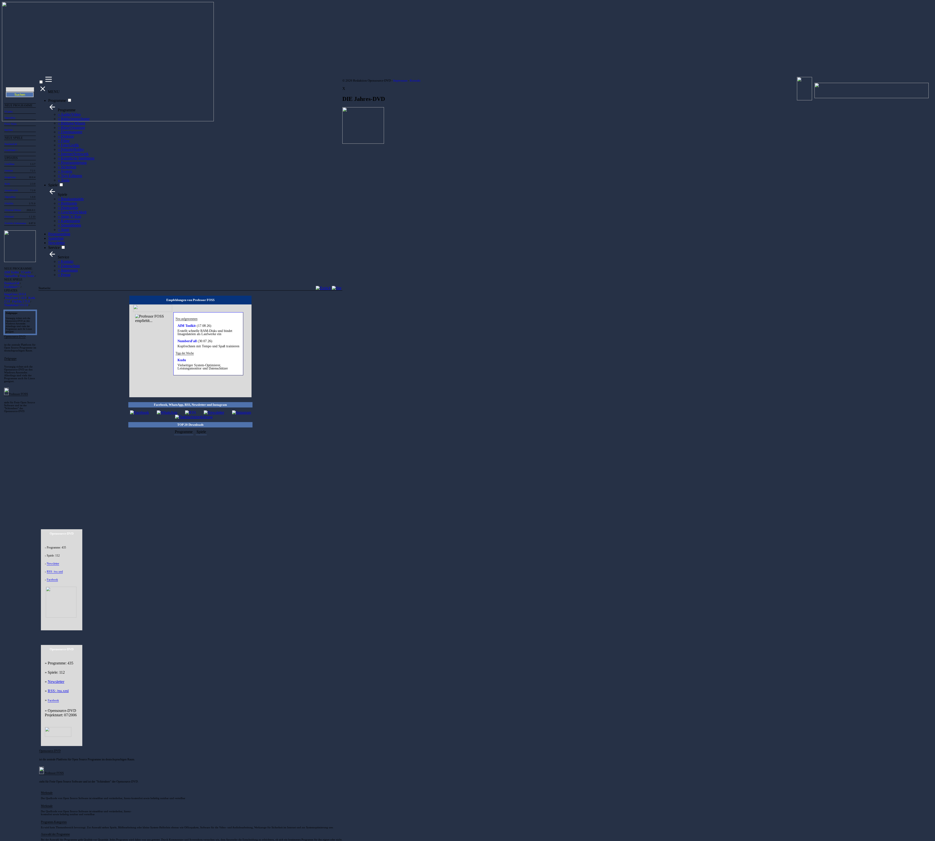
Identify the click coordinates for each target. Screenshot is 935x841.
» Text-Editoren (70, 176)
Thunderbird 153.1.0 (16, 305)
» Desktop (66, 136)
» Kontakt (65, 261)
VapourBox (11, 276)
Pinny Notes (10, 124)
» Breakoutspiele (71, 199)
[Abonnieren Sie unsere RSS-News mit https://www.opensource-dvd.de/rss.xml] (190, 412)
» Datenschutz (69, 266)
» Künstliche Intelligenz (76, 158)
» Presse (64, 275)
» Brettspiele (67, 203)
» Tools (63, 180)
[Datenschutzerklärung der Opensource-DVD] (194, 417)
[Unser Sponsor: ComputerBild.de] (58, 735)
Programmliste (59, 234)
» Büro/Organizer (71, 127)
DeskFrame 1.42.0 (15, 298)
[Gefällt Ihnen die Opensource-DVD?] (139, 412)
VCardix (26, 272)
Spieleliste (56, 238)
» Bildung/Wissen (71, 123)
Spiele (53, 185)
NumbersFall (10, 144)
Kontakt (415, 80)
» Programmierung (72, 163)
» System (65, 171)
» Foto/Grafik (68, 145)
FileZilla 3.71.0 (21, 301)
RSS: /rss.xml (55, 571)
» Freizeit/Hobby (71, 149)
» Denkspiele (68, 208)
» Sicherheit (67, 167)
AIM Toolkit (11, 272)
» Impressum (68, 270)
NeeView (8, 130)
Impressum (400, 80)
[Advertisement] (190, 478)
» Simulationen (69, 225)
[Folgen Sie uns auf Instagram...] (241, 412)
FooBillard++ (11, 150)
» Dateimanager (70, 132)
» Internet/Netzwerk (73, 154)
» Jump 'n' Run (69, 216)
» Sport (63, 229)
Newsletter (56, 243)
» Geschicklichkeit (72, 212)
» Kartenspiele (69, 221)
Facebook (52, 579)
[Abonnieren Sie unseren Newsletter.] (214, 412)
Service (54, 248)
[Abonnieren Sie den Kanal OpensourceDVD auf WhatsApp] (167, 412)
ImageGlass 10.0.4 (15, 294)
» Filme (64, 141)
